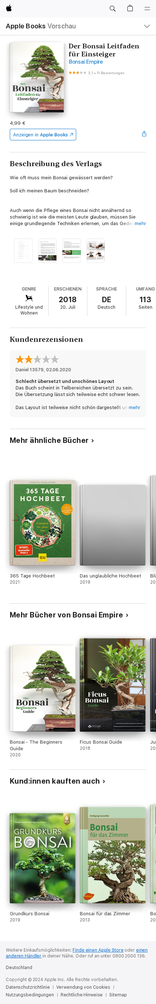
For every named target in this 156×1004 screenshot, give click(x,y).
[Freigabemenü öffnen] (144, 134)
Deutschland (19, 967)
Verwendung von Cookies (83, 987)
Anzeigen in (40, 134)
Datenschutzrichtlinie (28, 987)
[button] (112, 8)
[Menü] (147, 8)
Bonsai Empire (86, 62)
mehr (140, 223)
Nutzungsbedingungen (30, 994)
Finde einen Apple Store (98, 950)
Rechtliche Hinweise (82, 994)
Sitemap (118, 994)
